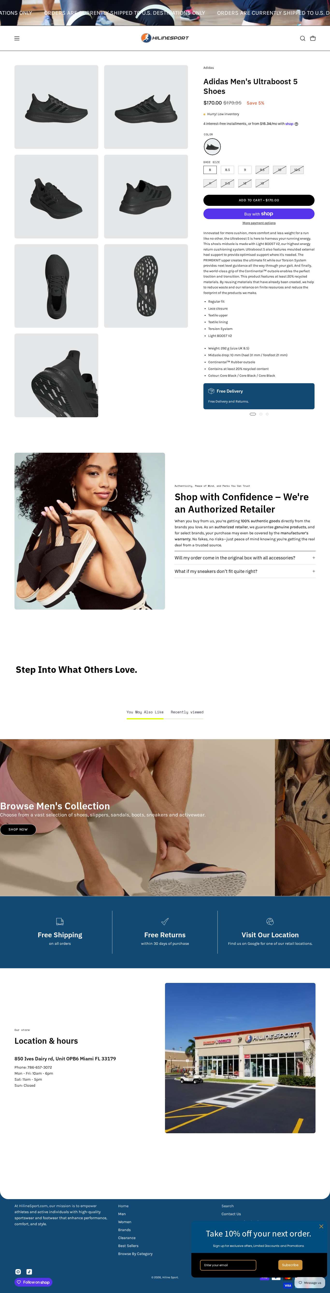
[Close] (321, 1226)
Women (124, 1221)
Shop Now (18, 829)
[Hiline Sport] (165, 38)
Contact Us (231, 1213)
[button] (303, 38)
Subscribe (290, 1265)
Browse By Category (135, 1253)
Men (122, 1213)
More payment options (258, 223)
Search (228, 1205)
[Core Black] (212, 146)
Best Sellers (128, 1245)
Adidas (208, 68)
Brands (124, 1229)
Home (123, 1205)
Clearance (127, 1237)
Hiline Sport (170, 1277)
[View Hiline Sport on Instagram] (18, 1271)
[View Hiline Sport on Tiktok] (29, 1271)
